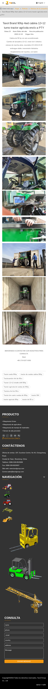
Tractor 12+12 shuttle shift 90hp (15, 383)
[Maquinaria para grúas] (24, 598)
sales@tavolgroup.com (16, 472)
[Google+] (7, 435)
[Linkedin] (11, 435)
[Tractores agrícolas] (7, 502)
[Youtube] (15, 435)
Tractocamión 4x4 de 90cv (13, 378)
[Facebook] (3, 435)
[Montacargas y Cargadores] (24, 568)
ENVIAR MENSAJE (24, 661)
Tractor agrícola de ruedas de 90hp (16, 387)
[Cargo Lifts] (23, 538)
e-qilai (44, 685)
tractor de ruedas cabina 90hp (31, 374)
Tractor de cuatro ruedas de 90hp (15, 395)
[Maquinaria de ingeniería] (7, 519)
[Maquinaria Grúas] (7, 510)
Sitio (32, 34)
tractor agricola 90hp (11, 399)
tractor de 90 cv (27, 399)
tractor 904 (35, 395)
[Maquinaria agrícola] (7, 487)
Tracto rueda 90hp (10, 374)
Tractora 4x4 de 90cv (11, 391)
